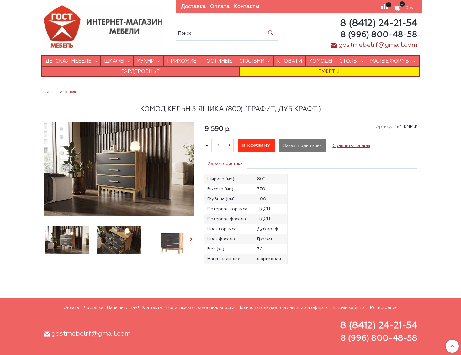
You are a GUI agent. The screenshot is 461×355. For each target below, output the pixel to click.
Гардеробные (140, 71)
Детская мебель (68, 61)
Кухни (146, 61)
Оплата (220, 6)
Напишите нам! (123, 307)
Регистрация (384, 307)
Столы (348, 61)
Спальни (251, 61)
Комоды (320, 61)
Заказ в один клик (302, 146)
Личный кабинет (348, 307)
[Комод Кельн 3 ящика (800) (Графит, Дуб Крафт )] (119, 169)
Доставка (193, 6)
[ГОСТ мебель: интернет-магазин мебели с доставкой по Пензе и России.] (103, 25)
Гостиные (218, 61)
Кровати (289, 61)
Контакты (246, 6)
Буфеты (328, 71)
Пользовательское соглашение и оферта (283, 307)
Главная (51, 92)
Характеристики (225, 163)
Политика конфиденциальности (200, 307)
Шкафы (114, 61)
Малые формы (390, 61)
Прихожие (181, 61)
